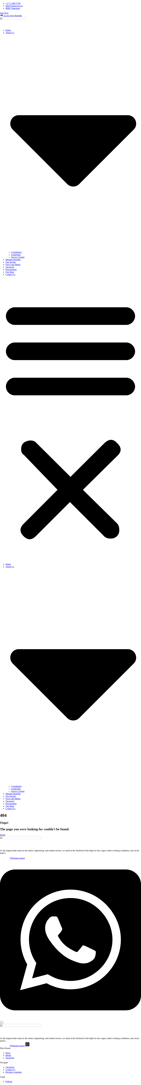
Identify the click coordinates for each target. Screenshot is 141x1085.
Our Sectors (11, 262)
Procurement (11, 269)
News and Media (13, 264)
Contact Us (10, 274)
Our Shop (10, 272)
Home (8, 30)
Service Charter (18, 257)
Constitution (16, 252)
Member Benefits (13, 259)
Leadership (16, 255)
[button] (70, 419)
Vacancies (10, 267)
